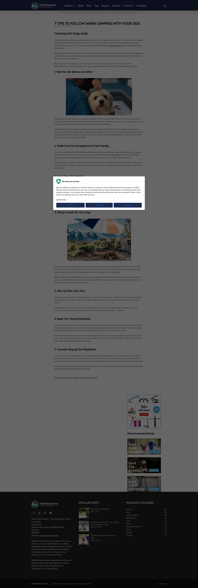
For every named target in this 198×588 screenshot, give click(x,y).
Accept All (128, 205)
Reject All (99, 205)
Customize (70, 205)
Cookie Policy (61, 199)
